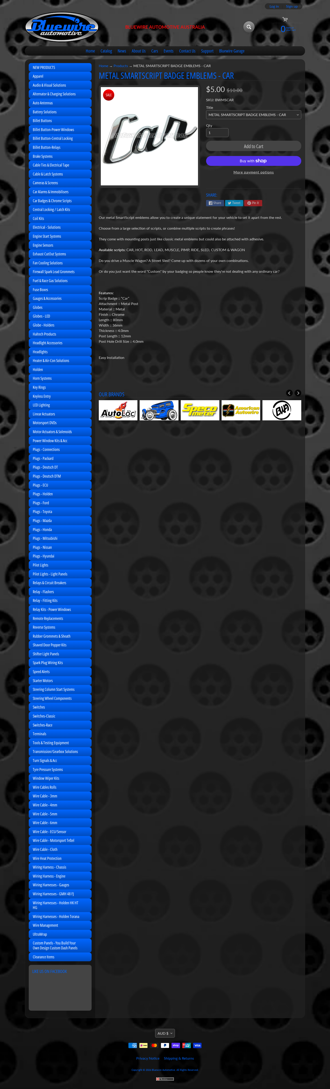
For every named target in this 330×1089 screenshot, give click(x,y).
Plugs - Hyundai (43, 556)
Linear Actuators (44, 414)
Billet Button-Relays (46, 147)
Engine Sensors (43, 245)
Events (169, 51)
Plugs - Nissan (42, 547)
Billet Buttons (42, 120)
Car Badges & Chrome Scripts (52, 200)
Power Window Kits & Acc (50, 440)
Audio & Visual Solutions (49, 85)
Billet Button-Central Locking (53, 138)
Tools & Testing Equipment (51, 742)
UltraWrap (40, 934)
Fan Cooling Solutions (48, 263)
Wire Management (45, 925)
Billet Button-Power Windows (53, 129)
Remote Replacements (48, 618)
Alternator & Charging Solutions (54, 94)
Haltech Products (44, 334)
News (122, 51)
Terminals (39, 733)
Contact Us (187, 51)
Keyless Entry (42, 396)
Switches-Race (42, 725)
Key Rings (39, 387)
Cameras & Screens (45, 182)
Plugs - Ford (41, 502)
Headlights (40, 351)
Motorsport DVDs (45, 422)
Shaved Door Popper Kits (49, 645)
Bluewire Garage (231, 51)
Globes (37, 307)
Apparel (38, 76)
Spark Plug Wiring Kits (48, 662)
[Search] (249, 27)
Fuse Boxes (40, 289)
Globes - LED (41, 316)
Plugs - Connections (46, 449)
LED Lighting (41, 405)
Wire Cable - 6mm (45, 822)
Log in (274, 6)
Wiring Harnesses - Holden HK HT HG (55, 905)
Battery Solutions (45, 111)
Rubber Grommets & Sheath (51, 636)
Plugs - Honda (42, 529)
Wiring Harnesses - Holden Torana (56, 916)
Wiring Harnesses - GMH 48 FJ (53, 893)
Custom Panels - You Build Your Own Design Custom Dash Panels (55, 945)
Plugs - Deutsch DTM (47, 476)
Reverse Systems (44, 627)
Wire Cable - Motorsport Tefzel (53, 840)
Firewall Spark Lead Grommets (54, 271)
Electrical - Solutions (47, 227)
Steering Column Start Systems (54, 689)
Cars (154, 51)
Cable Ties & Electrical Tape (51, 165)
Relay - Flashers (43, 591)
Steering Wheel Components (52, 698)
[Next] (298, 393)
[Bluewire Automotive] (62, 27)
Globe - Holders (43, 325)
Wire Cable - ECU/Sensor (49, 831)
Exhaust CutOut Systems (49, 254)
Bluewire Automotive (163, 1069)
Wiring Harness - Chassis (49, 867)
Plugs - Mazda (42, 520)
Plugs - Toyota (42, 511)
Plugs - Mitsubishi (45, 538)
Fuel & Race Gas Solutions (50, 280)
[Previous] (289, 393)
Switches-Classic (44, 716)
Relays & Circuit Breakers (49, 582)
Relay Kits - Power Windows (52, 609)
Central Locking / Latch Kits (51, 209)
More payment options (253, 172)
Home (90, 51)
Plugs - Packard (43, 458)
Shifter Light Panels (46, 653)
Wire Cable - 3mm (45, 796)
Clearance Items (43, 956)
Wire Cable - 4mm (45, 805)
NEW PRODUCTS (44, 67)
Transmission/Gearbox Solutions (55, 751)
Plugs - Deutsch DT (45, 467)
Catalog (106, 51)
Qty (209, 125)
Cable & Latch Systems (48, 174)
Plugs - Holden (43, 493)
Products (121, 66)
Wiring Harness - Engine (49, 876)
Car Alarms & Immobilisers (50, 191)
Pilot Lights (40, 565)
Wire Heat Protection (47, 858)
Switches (39, 707)
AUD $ (163, 1033)
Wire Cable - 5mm (45, 814)
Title (209, 107)
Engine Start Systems (47, 236)
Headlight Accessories (47, 342)
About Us (139, 51)
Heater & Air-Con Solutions (51, 360)
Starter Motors (43, 680)
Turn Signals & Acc (45, 760)
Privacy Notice (147, 1058)
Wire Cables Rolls (44, 787)
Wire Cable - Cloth (45, 849)
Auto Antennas (43, 102)
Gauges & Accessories (47, 298)
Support (207, 51)
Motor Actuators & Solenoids (52, 431)
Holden (38, 369)
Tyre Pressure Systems (48, 769)
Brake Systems (43, 156)
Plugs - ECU (40, 485)
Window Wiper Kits (46, 778)
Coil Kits (38, 218)
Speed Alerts (41, 671)
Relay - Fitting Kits (45, 600)
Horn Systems (42, 378)
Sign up (292, 6)
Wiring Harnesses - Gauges (51, 884)
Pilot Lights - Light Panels (50, 574)
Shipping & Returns (179, 1058)
